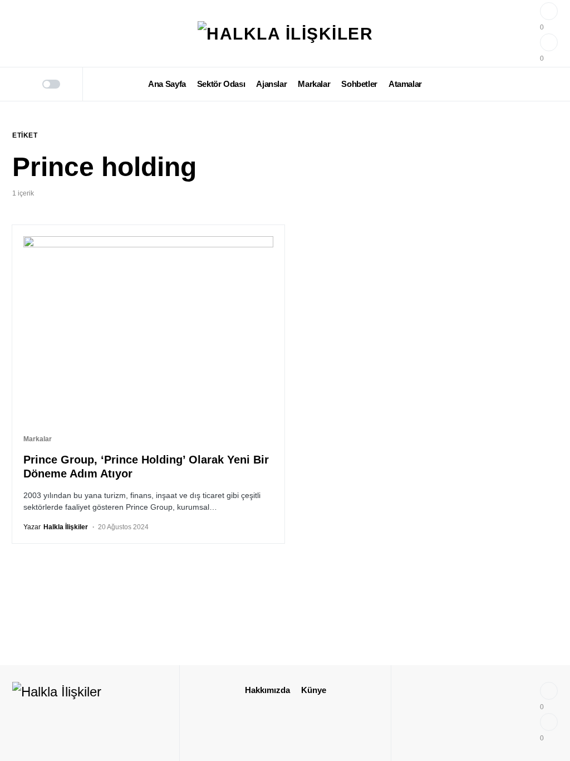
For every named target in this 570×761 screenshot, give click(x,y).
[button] (16, 84)
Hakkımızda (267, 690)
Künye (313, 690)
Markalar (37, 439)
